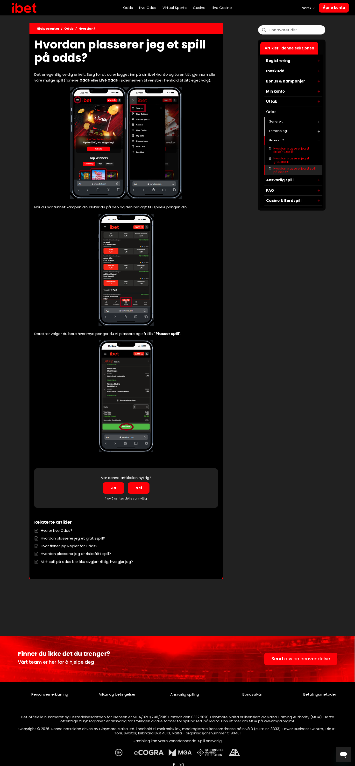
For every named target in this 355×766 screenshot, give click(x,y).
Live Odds (147, 7)
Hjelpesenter (48, 28)
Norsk (307, 7)
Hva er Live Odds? (56, 530)
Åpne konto (334, 7)
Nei (138, 488)
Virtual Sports (175, 7)
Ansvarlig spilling (184, 694)
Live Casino (222, 7)
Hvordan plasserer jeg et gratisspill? (291, 160)
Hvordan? (86, 28)
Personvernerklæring (49, 694)
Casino (199, 7)
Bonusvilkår (252, 694)
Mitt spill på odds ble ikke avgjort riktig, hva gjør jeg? (87, 562)
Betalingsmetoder (319, 694)
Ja (113, 488)
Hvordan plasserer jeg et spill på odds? (294, 170)
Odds (128, 7)
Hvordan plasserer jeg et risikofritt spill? (291, 150)
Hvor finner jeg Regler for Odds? (69, 546)
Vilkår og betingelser (117, 694)
